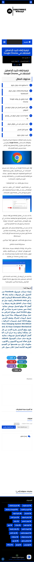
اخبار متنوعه (26, 505)
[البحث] (3, 2)
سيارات (17, 525)
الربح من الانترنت (25, 509)
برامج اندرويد (16, 513)
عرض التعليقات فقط (22, 427)
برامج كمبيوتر (25, 517)
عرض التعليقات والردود (8, 427)
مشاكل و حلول (25, 541)
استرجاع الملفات (13, 505)
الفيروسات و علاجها (11, 509)
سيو (9, 525)
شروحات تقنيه (14, 61)
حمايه (15, 521)
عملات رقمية (13, 529)
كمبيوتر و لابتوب (25, 533)
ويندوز (17, 545)
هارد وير (14, 541)
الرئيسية (26, 42)
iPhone (9, 545)
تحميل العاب (14, 517)
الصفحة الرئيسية (25, 61)
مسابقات (14, 537)
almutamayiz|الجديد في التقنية (17, 559)
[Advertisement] (17, 471)
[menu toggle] (30, 2)
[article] (17, 390)
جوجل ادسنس (25, 521)
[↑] (17, 555)
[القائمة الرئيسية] (4, 41)
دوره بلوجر (26, 525)
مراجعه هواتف (25, 537)
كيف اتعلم (13, 533)
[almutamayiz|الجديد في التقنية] (17, 11)
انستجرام (27, 513)
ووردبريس (26, 545)
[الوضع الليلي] (29, 557)
